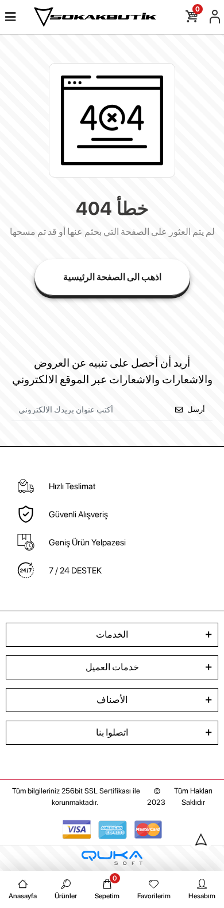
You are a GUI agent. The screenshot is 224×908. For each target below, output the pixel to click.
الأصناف (112, 699)
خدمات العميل (112, 667)
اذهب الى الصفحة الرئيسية (112, 277)
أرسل (196, 409)
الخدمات (112, 634)
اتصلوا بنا (112, 732)
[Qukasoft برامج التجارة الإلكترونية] (112, 858)
